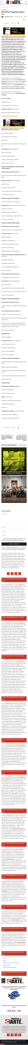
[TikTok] (16, 573)
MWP (16, 1042)
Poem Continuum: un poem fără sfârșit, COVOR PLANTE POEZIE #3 (14, 472)
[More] (18, 23)
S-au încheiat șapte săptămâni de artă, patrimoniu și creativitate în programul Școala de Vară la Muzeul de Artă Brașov (14, 499)
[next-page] (5, 505)
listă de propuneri (10, 859)
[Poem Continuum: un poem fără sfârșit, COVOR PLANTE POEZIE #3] (14, 461)
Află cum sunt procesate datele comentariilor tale (12, 549)
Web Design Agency (9, 1042)
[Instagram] (12, 573)
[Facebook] (8, 573)
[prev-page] (2, 505)
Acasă (2, 7)
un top (20, 584)
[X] (19, 573)
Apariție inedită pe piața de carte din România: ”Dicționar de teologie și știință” (7, 437)
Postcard (6, 7)
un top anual (22, 745)
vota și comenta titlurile (17, 828)
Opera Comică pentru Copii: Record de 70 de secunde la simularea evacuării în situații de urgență (21, 438)
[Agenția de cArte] (2, 17)
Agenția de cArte (9, 16)
